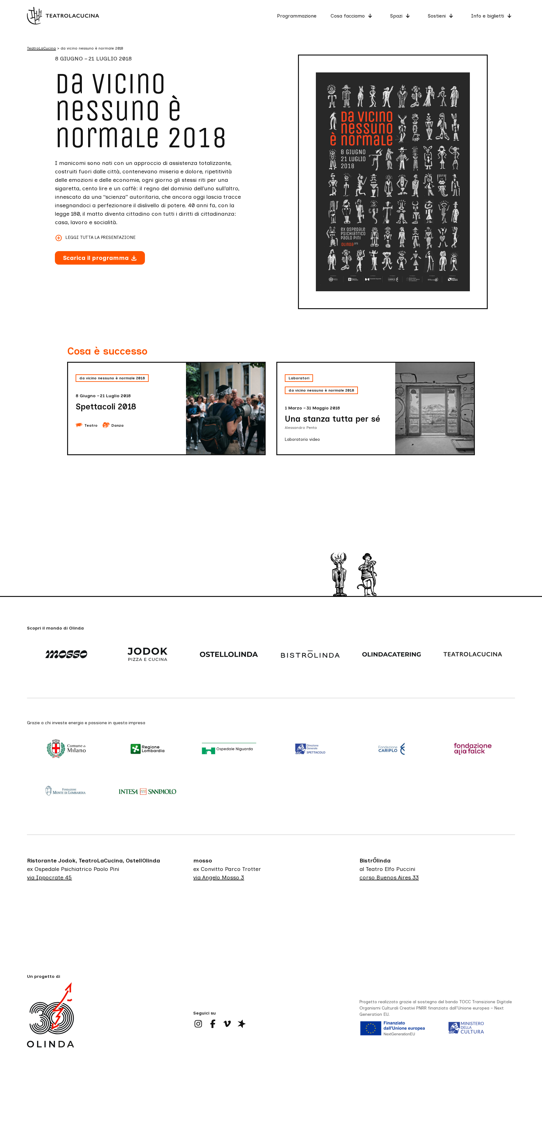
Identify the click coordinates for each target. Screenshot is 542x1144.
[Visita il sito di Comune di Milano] (67, 749)
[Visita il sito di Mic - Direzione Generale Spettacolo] (311, 749)
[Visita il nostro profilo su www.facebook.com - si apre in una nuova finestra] (213, 1024)
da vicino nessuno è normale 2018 (112, 378)
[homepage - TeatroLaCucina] (50, 1024)
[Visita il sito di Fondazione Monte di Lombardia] (67, 792)
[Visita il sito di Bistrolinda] (311, 655)
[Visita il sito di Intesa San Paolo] (149, 792)
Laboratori (299, 378)
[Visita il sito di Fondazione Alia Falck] (474, 749)
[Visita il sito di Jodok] (149, 655)
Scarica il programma (96, 257)
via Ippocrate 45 (49, 877)
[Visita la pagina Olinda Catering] (392, 655)
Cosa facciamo (348, 16)
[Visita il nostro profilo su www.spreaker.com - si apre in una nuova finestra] (241, 1024)
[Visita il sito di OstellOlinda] (230, 655)
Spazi (396, 16)
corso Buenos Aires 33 (389, 877)
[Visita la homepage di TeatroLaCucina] (63, 15)
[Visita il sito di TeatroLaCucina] (474, 655)
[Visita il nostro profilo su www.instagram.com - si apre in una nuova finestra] (198, 1024)
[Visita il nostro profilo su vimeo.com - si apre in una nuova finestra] (227, 1024)
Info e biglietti (487, 16)
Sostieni (437, 16)
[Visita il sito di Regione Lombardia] (149, 749)
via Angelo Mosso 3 (218, 877)
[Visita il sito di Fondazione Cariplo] (392, 749)
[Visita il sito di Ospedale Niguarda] (230, 749)
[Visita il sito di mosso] (67, 655)
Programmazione (296, 16)
